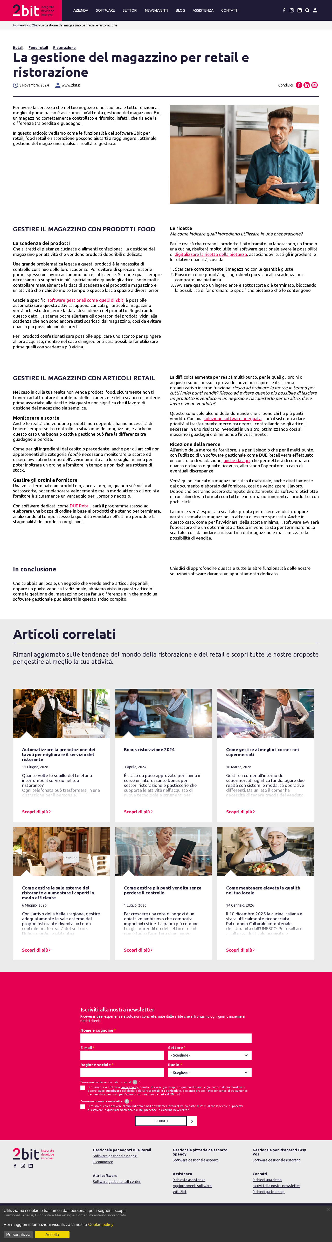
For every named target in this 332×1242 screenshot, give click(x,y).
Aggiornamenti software (192, 1186)
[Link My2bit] (315, 10)
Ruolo (173, 1064)
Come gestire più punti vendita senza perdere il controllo (163, 890)
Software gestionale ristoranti (277, 1160)
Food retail (38, 48)
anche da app (237, 460)
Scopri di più (35, 811)
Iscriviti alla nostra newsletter (276, 1186)
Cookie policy (100, 1224)
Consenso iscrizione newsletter (103, 1101)
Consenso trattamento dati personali (107, 1082)
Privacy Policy (129, 1087)
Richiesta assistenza (189, 1180)
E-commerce (103, 1162)
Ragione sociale (95, 1064)
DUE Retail (80, 505)
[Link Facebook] (284, 10)
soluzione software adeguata (232, 418)
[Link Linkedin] (300, 10)
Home (17, 25)
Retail (18, 48)
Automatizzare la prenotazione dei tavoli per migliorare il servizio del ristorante (58, 754)
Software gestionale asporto (196, 1160)
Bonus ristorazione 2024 (149, 749)
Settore (175, 1047)
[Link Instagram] (292, 10)
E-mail (86, 1047)
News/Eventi (156, 10)
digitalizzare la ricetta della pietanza (211, 254)
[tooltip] (135, 1082)
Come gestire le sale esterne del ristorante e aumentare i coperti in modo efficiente (58, 892)
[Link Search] (307, 10)
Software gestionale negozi (115, 1156)
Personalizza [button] (18, 1234)
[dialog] (166, 1223)
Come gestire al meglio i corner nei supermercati (262, 752)
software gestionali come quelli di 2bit (85, 300)
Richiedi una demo (267, 1180)
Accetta (52, 1234)
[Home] (36, 10)
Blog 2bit (31, 25)
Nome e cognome (96, 1030)
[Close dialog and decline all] (328, 1208)
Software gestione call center (117, 1182)
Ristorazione (64, 48)
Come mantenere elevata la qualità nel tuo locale (263, 890)
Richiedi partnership (269, 1192)
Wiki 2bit (179, 1192)
